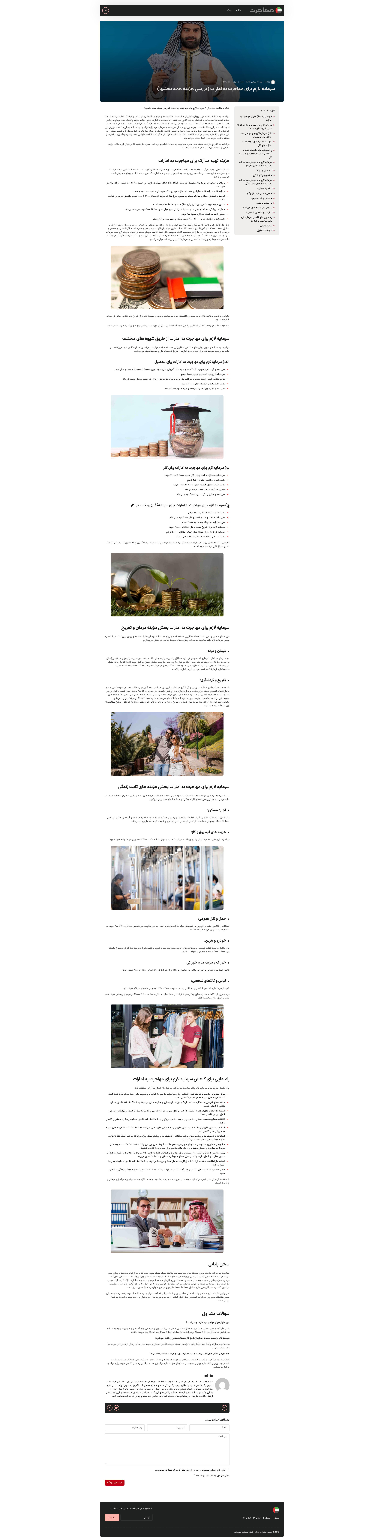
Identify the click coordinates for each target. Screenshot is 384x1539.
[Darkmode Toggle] (105, 10)
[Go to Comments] (116, 1408)
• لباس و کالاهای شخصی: (259, 212)
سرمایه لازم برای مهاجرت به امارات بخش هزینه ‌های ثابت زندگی (255, 182)
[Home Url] (266, 10)
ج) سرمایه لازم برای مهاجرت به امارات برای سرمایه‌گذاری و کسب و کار (255, 153)
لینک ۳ (257, 1518)
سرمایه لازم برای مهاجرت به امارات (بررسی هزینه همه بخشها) (216, 89)
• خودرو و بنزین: (263, 203)
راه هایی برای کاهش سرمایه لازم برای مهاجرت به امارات (256, 219)
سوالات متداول (264, 230)
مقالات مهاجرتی (214, 108)
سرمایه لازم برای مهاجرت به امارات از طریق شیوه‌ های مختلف (254, 126)
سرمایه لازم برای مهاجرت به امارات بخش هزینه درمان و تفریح (255, 164)
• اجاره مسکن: (264, 188)
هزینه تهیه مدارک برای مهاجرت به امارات (256, 118)
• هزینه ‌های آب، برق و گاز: (259, 193)
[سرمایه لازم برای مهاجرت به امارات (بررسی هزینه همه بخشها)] (192, 61)
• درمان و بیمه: (264, 170)
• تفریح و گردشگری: (262, 175)
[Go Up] (109, 1408)
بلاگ (229, 10)
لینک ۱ (276, 1518)
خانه (238, 10)
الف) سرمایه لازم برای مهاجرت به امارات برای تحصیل (256, 135)
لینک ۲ (266, 1518)
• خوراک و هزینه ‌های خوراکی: (257, 208)
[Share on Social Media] (224, 1408)
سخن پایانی (266, 226)
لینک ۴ (247, 1518)
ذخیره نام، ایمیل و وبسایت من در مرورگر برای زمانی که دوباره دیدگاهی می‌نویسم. (190, 1470)
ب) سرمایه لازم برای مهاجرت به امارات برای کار (257, 143)
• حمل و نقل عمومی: (261, 198)
